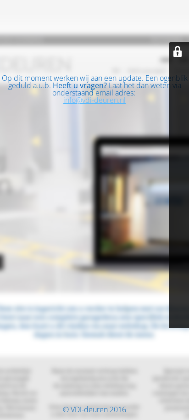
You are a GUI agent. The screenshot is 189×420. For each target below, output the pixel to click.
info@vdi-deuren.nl (94, 100)
